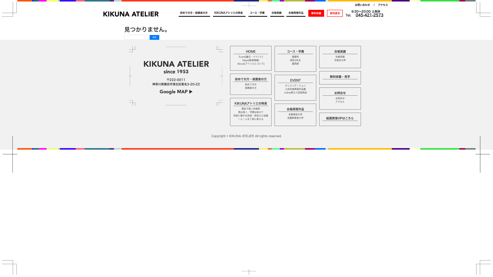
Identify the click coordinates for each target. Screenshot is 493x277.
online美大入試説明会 (295, 92)
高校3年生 (295, 60)
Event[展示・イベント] (251, 57)
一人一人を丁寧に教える (250, 119)
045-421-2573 (369, 15)
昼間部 (295, 64)
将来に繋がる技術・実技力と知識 (250, 115)
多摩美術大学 (295, 114)
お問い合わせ (362, 5)
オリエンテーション (295, 85)
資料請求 (335, 13)
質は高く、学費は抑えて (250, 112)
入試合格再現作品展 (295, 89)
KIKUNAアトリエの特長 (228, 13)
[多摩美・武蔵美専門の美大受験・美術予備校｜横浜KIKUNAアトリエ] (131, 14)
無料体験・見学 (340, 76)
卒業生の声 (340, 60)
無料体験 (316, 13)
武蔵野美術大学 (295, 118)
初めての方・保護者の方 (194, 13)
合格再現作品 (296, 13)
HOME (251, 51)
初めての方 (251, 84)
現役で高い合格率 (250, 109)
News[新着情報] (250, 60)
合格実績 (277, 13)
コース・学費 (257, 13)
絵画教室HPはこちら (340, 118)
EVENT (295, 80)
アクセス (383, 5)
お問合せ (340, 93)
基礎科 (295, 57)
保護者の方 (251, 88)
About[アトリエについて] (250, 64)
